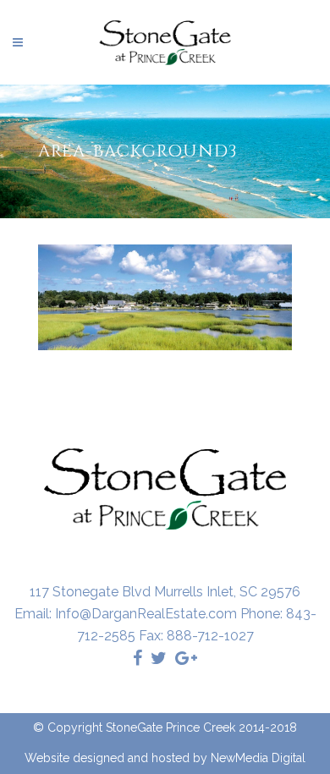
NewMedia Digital (258, 758)
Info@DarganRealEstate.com (146, 614)
